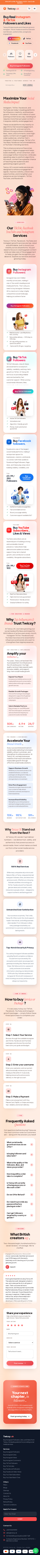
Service (9, 1338)
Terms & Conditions (10, 1505)
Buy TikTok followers (23, 391)
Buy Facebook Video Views (12, 1472)
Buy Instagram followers (20, 306)
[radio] (8, 1325)
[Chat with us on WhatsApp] (36, 1551)
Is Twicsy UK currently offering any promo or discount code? (16, 1185)
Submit (20, 1519)
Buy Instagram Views (10, 1457)
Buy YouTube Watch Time (11, 1477)
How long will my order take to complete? (16, 1175)
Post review (18, 1363)
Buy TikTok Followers (10, 1463)
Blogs (5, 1487)
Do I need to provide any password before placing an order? (17, 1204)
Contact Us (7, 1493)
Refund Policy (8, 1502)
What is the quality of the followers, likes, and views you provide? (17, 1164)
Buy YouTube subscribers (25, 566)
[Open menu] (34, 8)
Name (8, 1329)
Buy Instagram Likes (9, 1455)
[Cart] (29, 8)
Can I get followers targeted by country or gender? (16, 1215)
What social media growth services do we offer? (16, 1144)
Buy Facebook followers (27, 477)
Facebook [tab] (14, 43)
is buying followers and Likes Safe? (16, 1154)
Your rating (11, 1321)
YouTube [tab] (28, 43)
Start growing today (18, 1416)
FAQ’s (5, 1485)
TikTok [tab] (28, 38)
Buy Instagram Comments (12, 1460)
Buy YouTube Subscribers (11, 1474)
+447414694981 (11, 1530)
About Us (6, 1496)
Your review (11, 1347)
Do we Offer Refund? (16, 1194)
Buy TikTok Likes (8, 1466)
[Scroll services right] (35, 55)
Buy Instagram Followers (11, 1452)
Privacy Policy (8, 1499)
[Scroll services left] (5, 55)
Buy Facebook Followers (11, 1469)
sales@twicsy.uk (11, 1533)
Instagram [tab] (15, 38)
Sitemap (6, 1490)
